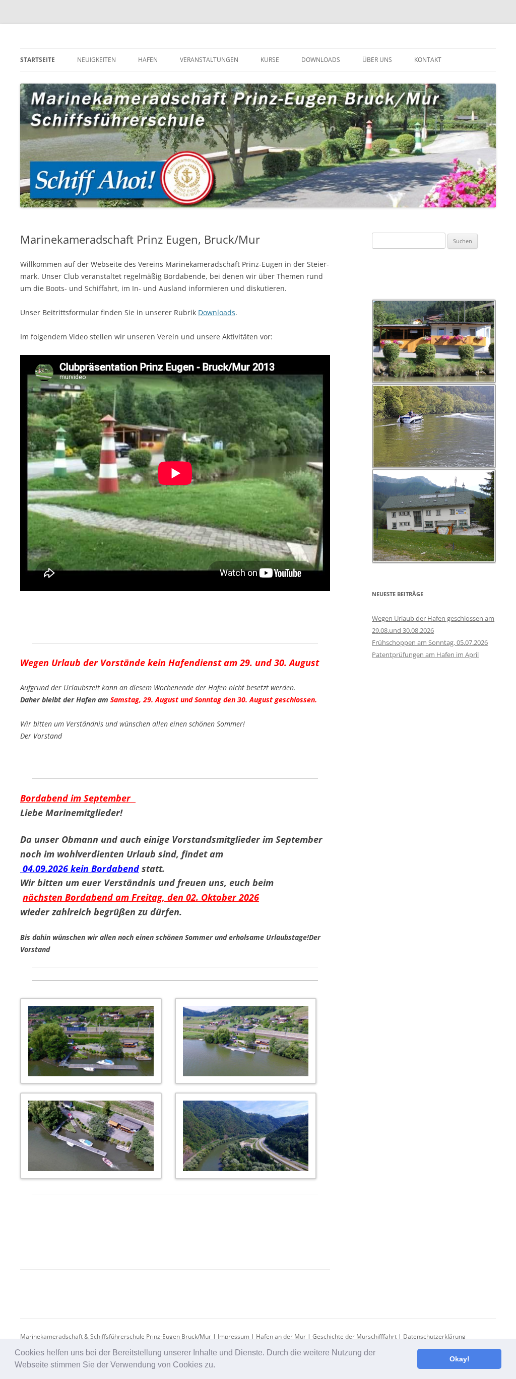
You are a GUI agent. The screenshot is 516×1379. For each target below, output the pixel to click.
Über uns (377, 59)
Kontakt (427, 59)
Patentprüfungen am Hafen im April (425, 654)
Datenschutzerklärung (434, 1336)
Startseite (37, 59)
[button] (218, 1365)
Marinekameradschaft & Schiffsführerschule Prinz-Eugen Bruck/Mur (115, 1336)
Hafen (148, 59)
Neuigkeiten (96, 59)
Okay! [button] (459, 1359)
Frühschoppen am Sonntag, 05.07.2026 (430, 642)
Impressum (233, 1336)
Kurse (270, 59)
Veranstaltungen (209, 59)
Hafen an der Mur (281, 1336)
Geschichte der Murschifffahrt (354, 1336)
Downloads (320, 59)
